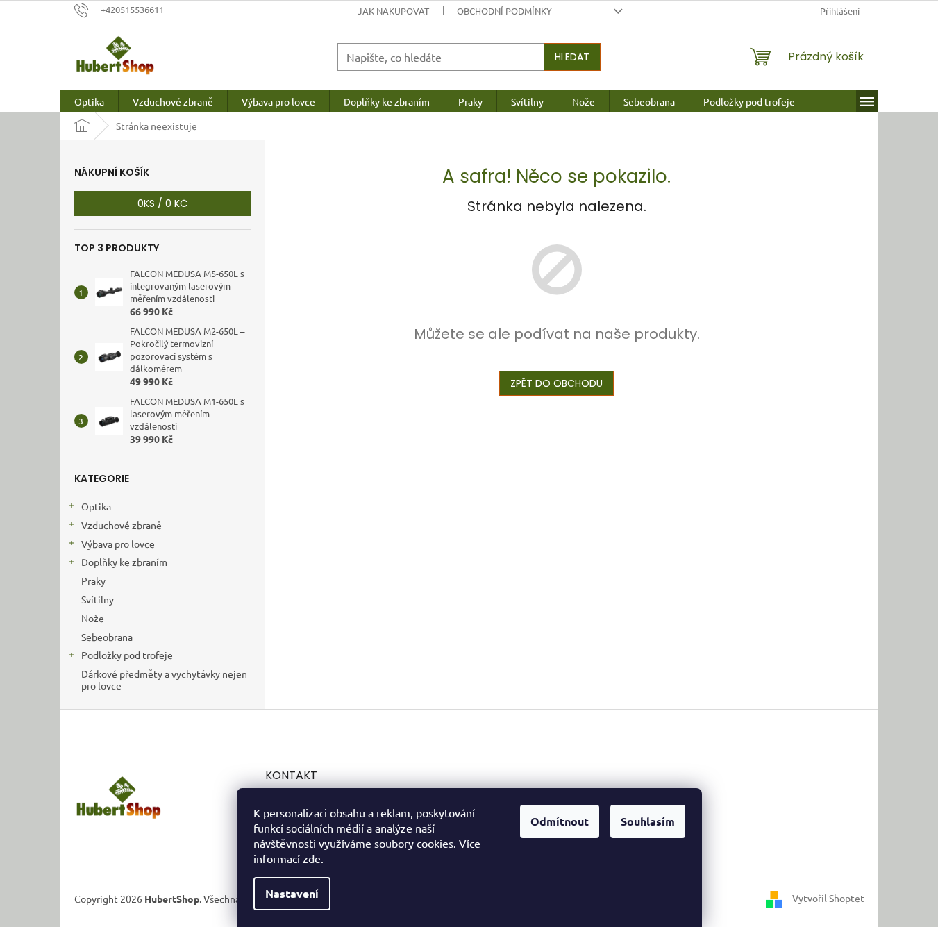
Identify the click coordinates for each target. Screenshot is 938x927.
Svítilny (97, 599)
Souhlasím (648, 821)
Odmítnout (559, 821)
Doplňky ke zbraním (124, 562)
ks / (162, 203)
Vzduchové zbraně (121, 525)
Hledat (572, 57)
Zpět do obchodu (556, 383)
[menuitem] (89, 101)
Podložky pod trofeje (127, 655)
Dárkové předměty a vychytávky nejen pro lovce (164, 679)
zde (312, 858)
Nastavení (292, 893)
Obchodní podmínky (504, 11)
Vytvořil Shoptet (828, 898)
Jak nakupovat (393, 11)
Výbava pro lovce (118, 543)
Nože (92, 618)
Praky (93, 580)
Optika (96, 506)
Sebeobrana (107, 636)
